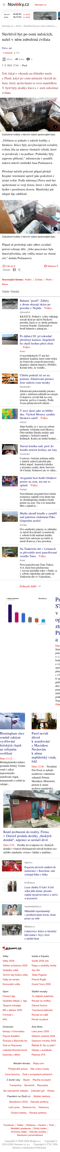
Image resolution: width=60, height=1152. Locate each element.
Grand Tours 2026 (41, 984)
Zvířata (38, 279)
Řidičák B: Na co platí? (44, 1045)
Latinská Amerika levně (15, 1050)
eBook (9, 59)
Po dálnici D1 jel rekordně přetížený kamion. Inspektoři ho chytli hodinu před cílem (37, 339)
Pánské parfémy (37, 1112)
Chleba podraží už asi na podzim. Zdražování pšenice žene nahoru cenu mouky (37, 378)
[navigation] (4, 4)
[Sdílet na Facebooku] (14, 269)
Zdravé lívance (39, 1005)
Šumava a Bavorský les (15, 1040)
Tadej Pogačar (39, 974)
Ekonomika (25, 387)
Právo (5, 48)
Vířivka (50, 1090)
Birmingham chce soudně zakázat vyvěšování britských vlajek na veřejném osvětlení (12, 743)
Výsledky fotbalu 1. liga (15, 1000)
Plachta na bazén (42, 1079)
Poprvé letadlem (11, 1036)
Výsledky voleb (10, 970)
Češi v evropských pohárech (37, 1074)
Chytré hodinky (19, 1112)
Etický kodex (40, 1128)
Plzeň (49, 279)
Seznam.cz (40, 4)
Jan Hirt (36, 970)
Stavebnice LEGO (18, 1101)
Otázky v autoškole (42, 1050)
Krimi (22, 351)
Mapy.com (38, 1063)
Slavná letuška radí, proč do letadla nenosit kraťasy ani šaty (38, 448)
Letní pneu (14, 1107)
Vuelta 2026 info (40, 960)
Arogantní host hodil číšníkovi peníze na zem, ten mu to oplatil (38, 481)
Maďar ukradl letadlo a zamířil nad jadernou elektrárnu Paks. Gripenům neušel (38, 517)
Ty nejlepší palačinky (43, 996)
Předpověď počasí (18, 1068)
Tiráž (51, 1125)
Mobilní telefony (42, 1096)
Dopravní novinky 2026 (44, 1040)
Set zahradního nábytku (15, 1090)
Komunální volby (11, 984)
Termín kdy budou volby (15, 974)
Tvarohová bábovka (42, 1010)
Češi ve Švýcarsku (12, 1045)
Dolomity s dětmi (11, 1054)
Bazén (26, 1079)
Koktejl (23, 489)
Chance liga (9, 996)
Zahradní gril (37, 1090)
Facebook (9, 1125)
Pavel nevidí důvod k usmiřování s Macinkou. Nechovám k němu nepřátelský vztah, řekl (44, 747)
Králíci (28, 279)
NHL (5, 1019)
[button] (30, 114)
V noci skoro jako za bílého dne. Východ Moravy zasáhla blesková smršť (37, 414)
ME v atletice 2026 (12, 1010)
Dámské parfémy (39, 1101)
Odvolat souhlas (37, 1131)
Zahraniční (25, 312)
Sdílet (21, 59)
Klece (5, 284)
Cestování (25, 454)
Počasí (23, 422)
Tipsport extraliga (12, 1005)
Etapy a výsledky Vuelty (44, 965)
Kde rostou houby (39, 1068)
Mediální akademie (21, 1128)
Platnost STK (38, 1054)
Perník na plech (40, 1019)
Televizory (43, 1107)
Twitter (20, 1125)
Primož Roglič (39, 979)
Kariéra (42, 1125)
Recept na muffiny (41, 1000)
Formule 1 (8, 1014)
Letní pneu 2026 (40, 1031)
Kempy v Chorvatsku (13, 1031)
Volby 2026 (8, 960)
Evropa (23, 525)
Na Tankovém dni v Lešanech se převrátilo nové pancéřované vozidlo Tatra (38, 552)
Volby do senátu (11, 979)
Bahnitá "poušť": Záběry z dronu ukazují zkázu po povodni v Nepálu (35, 304)
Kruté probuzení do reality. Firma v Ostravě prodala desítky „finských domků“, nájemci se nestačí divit (27, 836)
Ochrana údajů (19, 1131)
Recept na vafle (40, 1014)
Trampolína (16, 1085)
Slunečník (29, 1085)
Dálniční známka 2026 (43, 1036)
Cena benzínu (12, 1074)
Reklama (31, 1125)
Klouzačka (42, 1085)
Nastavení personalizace (30, 1135)
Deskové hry (29, 1107)
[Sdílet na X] (19, 269)
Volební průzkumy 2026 (15, 965)
